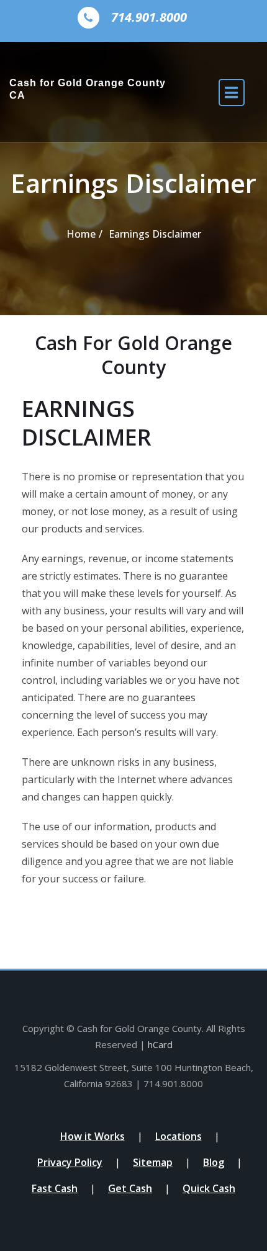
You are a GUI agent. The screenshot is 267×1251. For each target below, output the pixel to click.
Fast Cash (55, 1188)
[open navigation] (232, 92)
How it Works (92, 1136)
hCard (160, 1044)
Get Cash (130, 1188)
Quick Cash (209, 1188)
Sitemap (153, 1162)
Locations (178, 1136)
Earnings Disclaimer (155, 234)
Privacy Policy (69, 1162)
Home (81, 234)
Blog (213, 1162)
